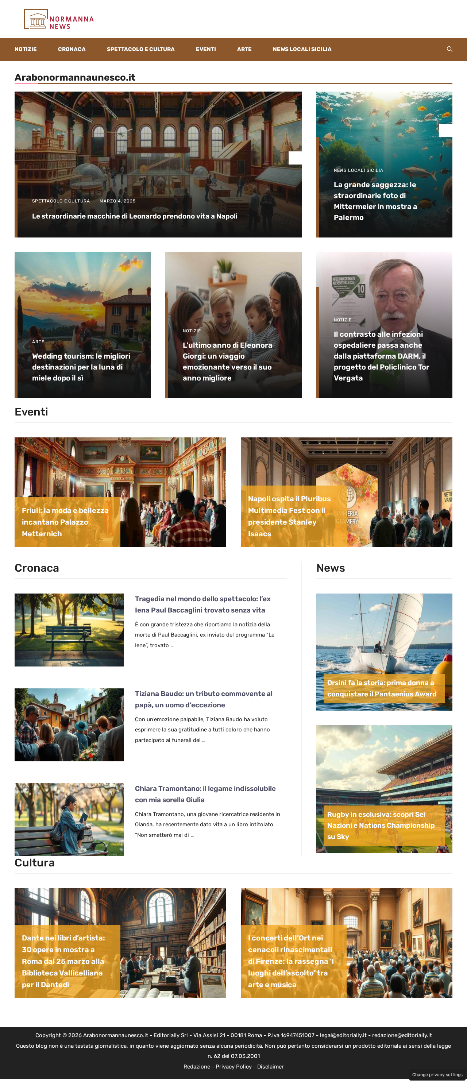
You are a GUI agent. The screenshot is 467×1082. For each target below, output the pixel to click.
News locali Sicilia (302, 49)
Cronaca (72, 49)
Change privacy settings (437, 1074)
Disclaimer (270, 1066)
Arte (244, 49)
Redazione (197, 1066)
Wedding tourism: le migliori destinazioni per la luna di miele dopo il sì (81, 367)
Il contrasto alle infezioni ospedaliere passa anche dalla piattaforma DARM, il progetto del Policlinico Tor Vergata (381, 356)
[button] (449, 49)
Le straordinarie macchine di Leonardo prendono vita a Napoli (135, 216)
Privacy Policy (234, 1066)
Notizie (26, 49)
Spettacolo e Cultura (141, 49)
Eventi (206, 49)
